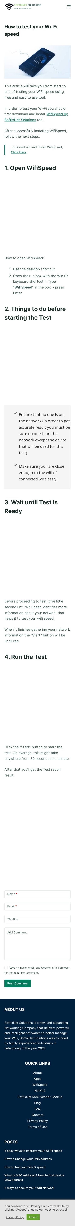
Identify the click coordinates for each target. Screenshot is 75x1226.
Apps (37, 1079)
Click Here (18, 152)
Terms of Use (37, 1127)
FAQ (37, 1109)
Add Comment (17, 932)
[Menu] (69, 6)
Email (12, 906)
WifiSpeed (39, 1085)
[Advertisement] (37, 213)
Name (12, 894)
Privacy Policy (37, 1121)
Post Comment (17, 983)
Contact (37, 1115)
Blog (37, 1103)
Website (12, 919)
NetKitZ (40, 1091)
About (37, 1073)
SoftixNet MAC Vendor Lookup (40, 1097)
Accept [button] (33, 1217)
